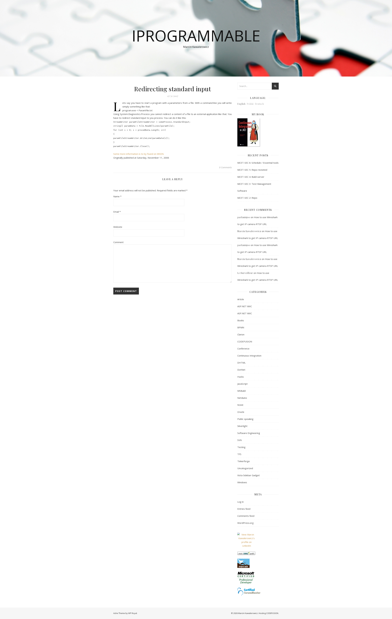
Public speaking (245, 418)
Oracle (240, 411)
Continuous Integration (249, 355)
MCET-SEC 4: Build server (250, 176)
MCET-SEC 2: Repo (247, 197)
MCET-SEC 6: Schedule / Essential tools (258, 162)
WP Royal (132, 613)
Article (240, 299)
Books (240, 320)
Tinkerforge (243, 461)
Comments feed (245, 515)
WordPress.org (245, 522)
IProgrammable (196, 35)
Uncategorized (245, 468)
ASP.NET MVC (244, 306)
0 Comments (225, 167)
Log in (240, 501)
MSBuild (241, 390)
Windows (242, 482)
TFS (239, 454)
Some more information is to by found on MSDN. (138, 153)
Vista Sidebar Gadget (248, 475)
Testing (241, 447)
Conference (243, 348)
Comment (118, 242)
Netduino (242, 397)
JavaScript (242, 383)
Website (117, 226)
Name (117, 196)
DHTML (241, 362)
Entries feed (243, 508)
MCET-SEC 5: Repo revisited (252, 169)
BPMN (240, 327)
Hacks (240, 376)
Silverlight (242, 426)
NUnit (240, 404)
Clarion (240, 334)
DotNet (241, 369)
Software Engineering (248, 433)
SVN (239, 440)
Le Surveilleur (245, 273)
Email (117, 211)
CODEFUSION (244, 341)
